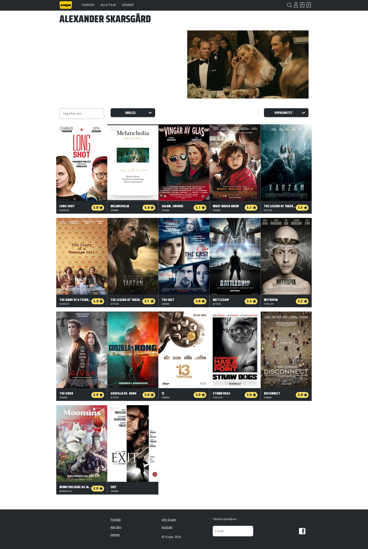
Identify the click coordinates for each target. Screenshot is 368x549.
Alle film (108, 5)
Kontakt (167, 527)
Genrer (128, 5)
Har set (308, 5)
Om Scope (169, 520)
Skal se (302, 5)
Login (296, 5)
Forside (88, 5)
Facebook (302, 531)
